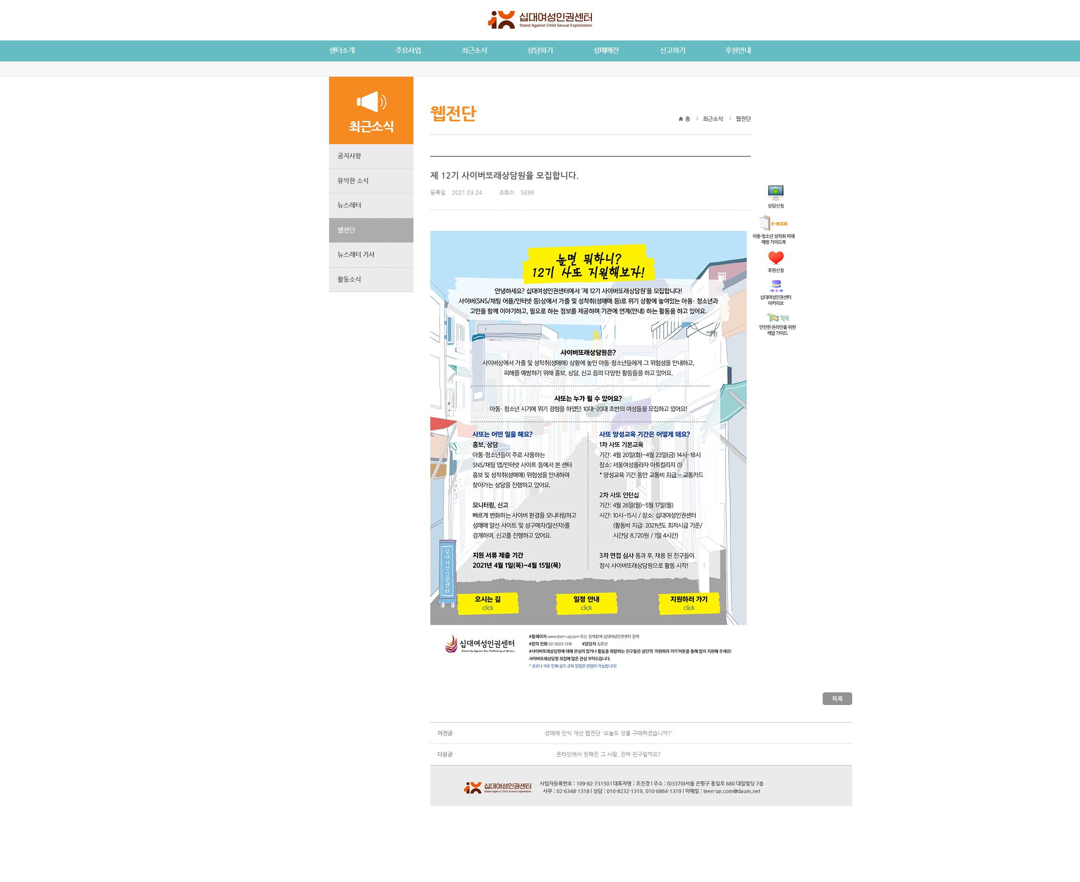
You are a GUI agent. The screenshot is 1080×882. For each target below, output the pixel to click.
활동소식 (349, 279)
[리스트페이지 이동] (837, 703)
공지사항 (349, 155)
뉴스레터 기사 (356, 254)
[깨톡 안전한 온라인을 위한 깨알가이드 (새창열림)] (777, 333)
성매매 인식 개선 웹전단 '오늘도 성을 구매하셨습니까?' (608, 733)
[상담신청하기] (776, 206)
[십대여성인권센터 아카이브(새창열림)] (775, 303)
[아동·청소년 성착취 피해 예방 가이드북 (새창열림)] (774, 242)
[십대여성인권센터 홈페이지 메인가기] (540, 27)
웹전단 (346, 229)
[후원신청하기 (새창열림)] (776, 270)
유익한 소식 (353, 180)
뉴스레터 (349, 205)
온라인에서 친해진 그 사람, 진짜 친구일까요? (608, 754)
